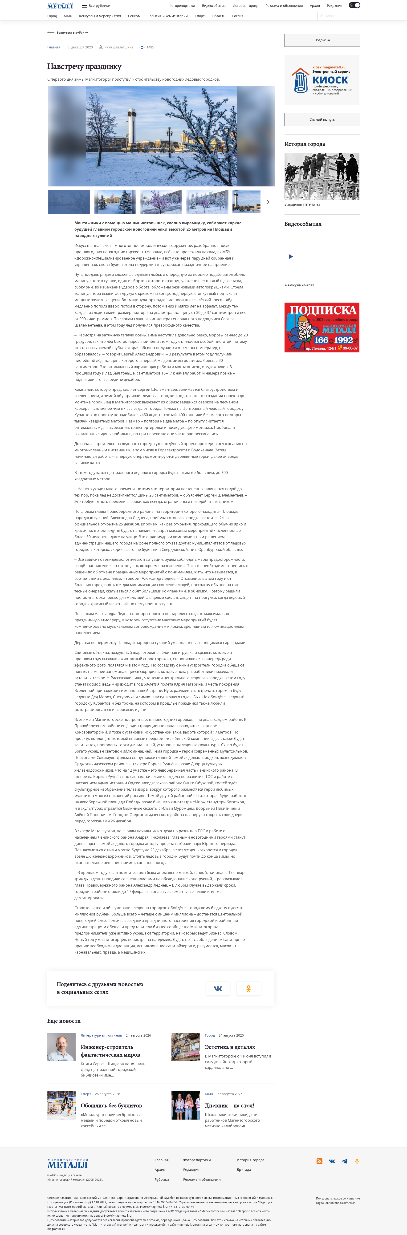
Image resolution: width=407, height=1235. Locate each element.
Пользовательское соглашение (338, 1198)
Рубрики (162, 1179)
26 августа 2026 (107, 1094)
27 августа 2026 (229, 1094)
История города (246, 5)
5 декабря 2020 (80, 47)
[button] (267, 202)
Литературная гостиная (101, 1035)
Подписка (322, 40)
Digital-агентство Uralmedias (335, 1203)
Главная (54, 47)
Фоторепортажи (182, 5)
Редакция (334, 5)
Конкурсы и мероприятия (100, 16)
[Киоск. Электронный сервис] (322, 80)
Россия (237, 16)
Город (52, 16)
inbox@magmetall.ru (153, 1207)
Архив (315, 5)
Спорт (200, 16)
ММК (68, 16)
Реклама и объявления (284, 5)
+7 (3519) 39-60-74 (181, 1207)
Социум (134, 16)
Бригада (244, 1169)
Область (218, 16)
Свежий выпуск (322, 119)
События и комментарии (167, 16)
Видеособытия (214, 5)
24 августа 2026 (138, 1035)
